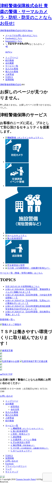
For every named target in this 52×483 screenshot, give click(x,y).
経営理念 (15, 406)
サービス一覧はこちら (21, 273)
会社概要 (9, 63)
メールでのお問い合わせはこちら (21, 35)
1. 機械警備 (27, 428)
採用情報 (9, 79)
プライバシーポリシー (16, 466)
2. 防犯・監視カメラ (20, 434)
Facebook (9, 464)
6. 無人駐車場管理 (19, 431)
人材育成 (9, 74)
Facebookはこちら (13, 38)
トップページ (11, 57)
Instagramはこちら (13, 41)
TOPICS (9, 77)
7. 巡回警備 (16, 437)
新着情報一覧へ (7, 319)
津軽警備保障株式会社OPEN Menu (16, 30)
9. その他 (30, 448)
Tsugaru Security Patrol (26, 479)
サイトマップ (11, 472)
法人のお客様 (11, 69)
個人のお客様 (11, 71)
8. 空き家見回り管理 (20, 442)
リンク (8, 469)
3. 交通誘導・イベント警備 (23, 439)
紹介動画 (9, 60)
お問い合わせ (6, 396)
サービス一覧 (11, 66)
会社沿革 (15, 409)
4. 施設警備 (23, 445)
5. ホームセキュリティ (21, 451)
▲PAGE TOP (6, 374)
